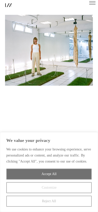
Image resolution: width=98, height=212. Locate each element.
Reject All (49, 201)
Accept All (49, 174)
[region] (49, 172)
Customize (49, 187)
